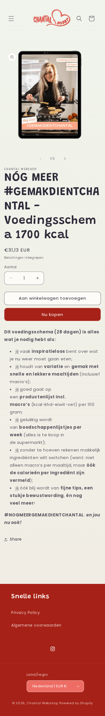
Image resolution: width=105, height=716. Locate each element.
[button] (11, 18)
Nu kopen (52, 314)
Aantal (10, 267)
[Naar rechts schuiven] (65, 158)
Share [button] (16, 539)
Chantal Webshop (42, 703)
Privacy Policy (25, 612)
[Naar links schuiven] (40, 158)
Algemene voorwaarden (36, 625)
